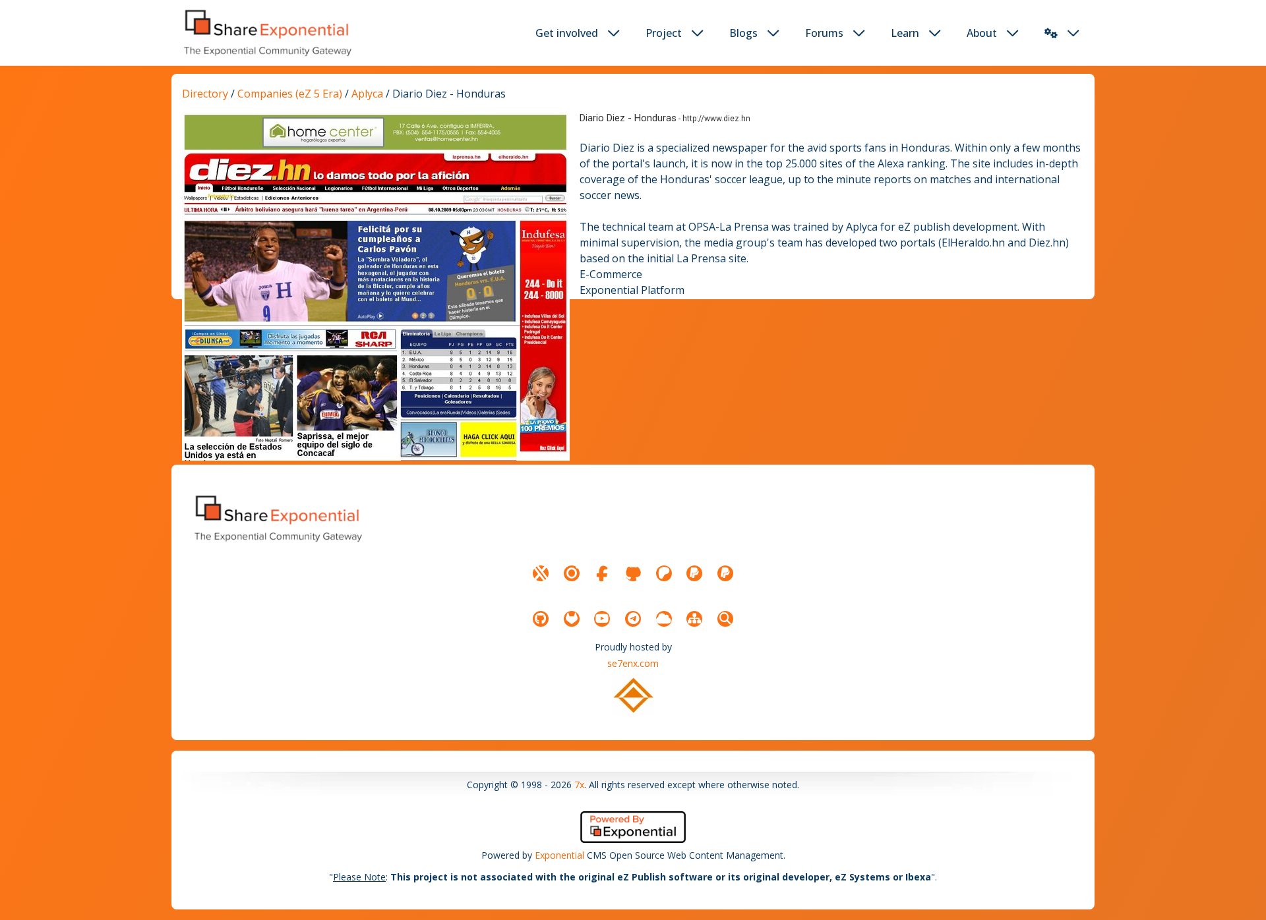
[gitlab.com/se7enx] (572, 619)
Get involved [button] (566, 33)
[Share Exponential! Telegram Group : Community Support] (633, 619)
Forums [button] (824, 33)
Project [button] (664, 33)
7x (579, 784)
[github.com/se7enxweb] (541, 619)
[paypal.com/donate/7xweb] (725, 573)
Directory (205, 93)
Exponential (559, 855)
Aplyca (368, 93)
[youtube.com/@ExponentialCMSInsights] (602, 619)
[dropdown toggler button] (614, 33)
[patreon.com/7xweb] (664, 573)
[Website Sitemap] (694, 619)
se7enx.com (633, 663)
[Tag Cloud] (664, 619)
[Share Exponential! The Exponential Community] (266, 32)
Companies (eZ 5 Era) (289, 93)
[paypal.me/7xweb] (694, 573)
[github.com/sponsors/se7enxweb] (633, 573)
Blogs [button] (743, 33)
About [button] (982, 33)
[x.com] (541, 573)
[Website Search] (725, 619)
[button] (1051, 33)
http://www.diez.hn (716, 118)
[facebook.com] (602, 573)
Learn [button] (905, 33)
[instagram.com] (572, 573)
